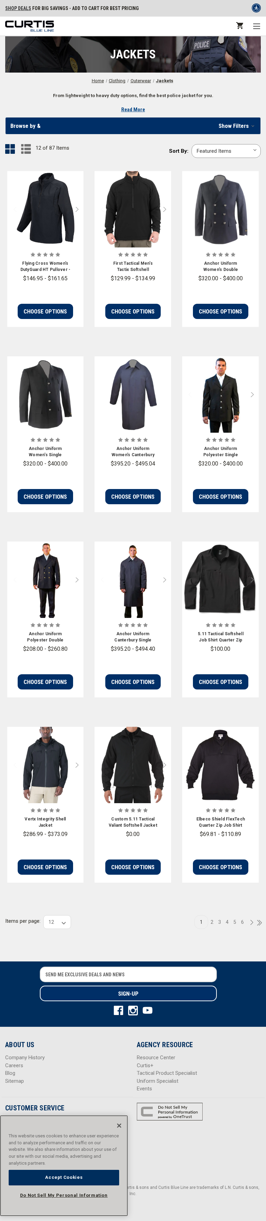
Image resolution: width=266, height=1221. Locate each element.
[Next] (249, 923)
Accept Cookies (63, 1177)
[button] (133, 125)
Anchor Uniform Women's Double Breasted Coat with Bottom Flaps (220, 267)
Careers (14, 1065)
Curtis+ (145, 1065)
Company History (25, 1057)
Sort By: (178, 151)
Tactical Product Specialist (167, 1073)
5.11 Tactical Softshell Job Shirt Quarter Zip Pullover (220, 637)
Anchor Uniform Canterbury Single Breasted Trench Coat (133, 637)
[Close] (119, 1125)
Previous (12, 209)
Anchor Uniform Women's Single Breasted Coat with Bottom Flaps (45, 452)
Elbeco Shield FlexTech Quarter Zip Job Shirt (220, 822)
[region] (64, 1165)
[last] (257, 923)
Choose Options (45, 311)
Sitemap (14, 1081)
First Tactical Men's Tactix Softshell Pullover (133, 267)
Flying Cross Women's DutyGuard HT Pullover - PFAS (45, 267)
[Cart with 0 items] (239, 25)
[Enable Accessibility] (256, 9)
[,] (45, 209)
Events (144, 1089)
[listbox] (226, 151)
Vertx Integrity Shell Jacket (45, 822)
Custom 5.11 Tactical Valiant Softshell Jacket (133, 822)
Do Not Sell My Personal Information (64, 1195)
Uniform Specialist (157, 1081)
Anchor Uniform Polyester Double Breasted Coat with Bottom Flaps (45, 637)
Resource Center (156, 1057)
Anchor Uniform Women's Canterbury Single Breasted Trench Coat (133, 452)
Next (78, 209)
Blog (10, 1073)
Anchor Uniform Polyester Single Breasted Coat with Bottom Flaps (220, 452)
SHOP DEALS (18, 8)
